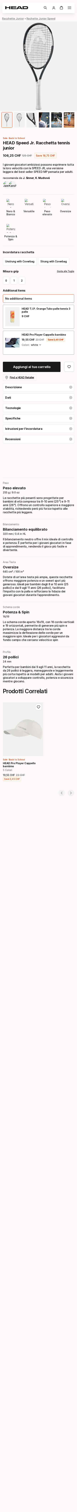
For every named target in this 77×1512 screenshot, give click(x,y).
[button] (45, 8)
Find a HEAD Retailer (22, 377)
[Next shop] (71, 793)
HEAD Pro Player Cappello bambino (44, 334)
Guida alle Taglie (65, 271)
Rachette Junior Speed (41, 18)
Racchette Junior (13, 18)
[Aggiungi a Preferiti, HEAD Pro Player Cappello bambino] (38, 707)
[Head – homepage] (23, 7)
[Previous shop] (61, 793)
